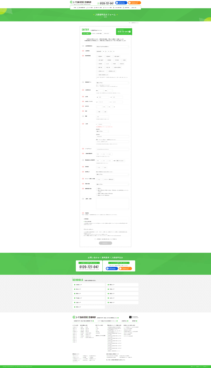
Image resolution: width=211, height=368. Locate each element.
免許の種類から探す (84, 325)
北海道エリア (75, 327)
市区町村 (98, 134)
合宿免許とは (85, 355)
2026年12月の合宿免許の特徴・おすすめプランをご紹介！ (114, 341)
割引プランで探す (99, 7)
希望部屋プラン (88, 82)
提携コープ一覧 (92, 360)
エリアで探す (90, 7)
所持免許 (87, 166)
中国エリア (75, 337)
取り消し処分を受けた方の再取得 (112, 355)
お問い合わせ (85, 360)
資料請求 (134, 320)
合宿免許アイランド (199, 366)
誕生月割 (97, 331)
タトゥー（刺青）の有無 (90, 178)
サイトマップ (75, 361)
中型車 (87, 327)
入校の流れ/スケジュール (77, 358)
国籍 (86, 116)
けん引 (82, 337)
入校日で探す (127, 7)
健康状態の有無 (88, 188)
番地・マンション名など (106, 139)
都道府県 (98, 129)
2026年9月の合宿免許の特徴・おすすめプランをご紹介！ (114, 334)
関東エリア (75, 330)
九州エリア (75, 340)
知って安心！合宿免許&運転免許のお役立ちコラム (115, 359)
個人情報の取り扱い (93, 355)
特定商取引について (93, 358)
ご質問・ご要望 (88, 198)
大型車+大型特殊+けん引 (90, 337)
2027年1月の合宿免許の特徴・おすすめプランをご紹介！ (114, 344)
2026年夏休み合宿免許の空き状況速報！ (114, 327)
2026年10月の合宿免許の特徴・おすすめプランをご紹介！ (114, 336)
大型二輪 (82, 330)
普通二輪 (82, 328)
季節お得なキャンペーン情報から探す (114, 325)
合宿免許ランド (205, 366)
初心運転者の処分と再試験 (111, 357)
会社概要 (84, 357)
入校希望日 (87, 50)
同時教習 (82, 331)
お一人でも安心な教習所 (128, 328)
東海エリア (75, 334)
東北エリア (75, 328)
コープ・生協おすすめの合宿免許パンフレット (107, 320)
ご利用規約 (91, 357)
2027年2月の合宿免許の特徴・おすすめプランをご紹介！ (114, 346)
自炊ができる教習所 (127, 334)
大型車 (82, 334)
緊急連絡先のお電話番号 (90, 160)
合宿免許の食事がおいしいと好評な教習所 (131, 331)
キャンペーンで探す (108, 7)
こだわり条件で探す (118, 7)
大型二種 (87, 328)
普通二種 (87, 330)
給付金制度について (76, 360)
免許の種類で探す (82, 7)
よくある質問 (85, 358)
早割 (97, 327)
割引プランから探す (99, 325)
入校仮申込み (124, 320)
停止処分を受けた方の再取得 (124, 355)
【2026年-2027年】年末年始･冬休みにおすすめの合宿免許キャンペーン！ (114, 329)
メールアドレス (88, 148)
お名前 (86, 96)
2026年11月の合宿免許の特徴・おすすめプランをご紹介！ (114, 339)
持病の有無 (87, 183)
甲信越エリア (75, 331)
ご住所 (86, 123)
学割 (97, 330)
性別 (86, 111)
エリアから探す (75, 325)
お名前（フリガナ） (89, 101)
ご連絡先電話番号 (88, 153)
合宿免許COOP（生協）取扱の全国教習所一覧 (83, 320)
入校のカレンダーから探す (101, 335)
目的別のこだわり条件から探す (129, 325)
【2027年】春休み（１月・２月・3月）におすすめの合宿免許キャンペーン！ (114, 331)
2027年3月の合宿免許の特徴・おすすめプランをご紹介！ (114, 349)
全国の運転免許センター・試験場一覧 (126, 357)
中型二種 (87, 331)
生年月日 (87, 106)
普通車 (82, 327)
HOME (75, 7)
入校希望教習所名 (88, 45)
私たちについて (75, 355)
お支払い (133, 7)
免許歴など (87, 171)
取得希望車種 (87, 55)
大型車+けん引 (88, 334)
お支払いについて (76, 357)
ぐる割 (97, 328)
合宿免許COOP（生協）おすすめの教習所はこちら (107, 317)
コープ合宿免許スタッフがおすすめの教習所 (131, 327)
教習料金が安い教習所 (127, 330)
